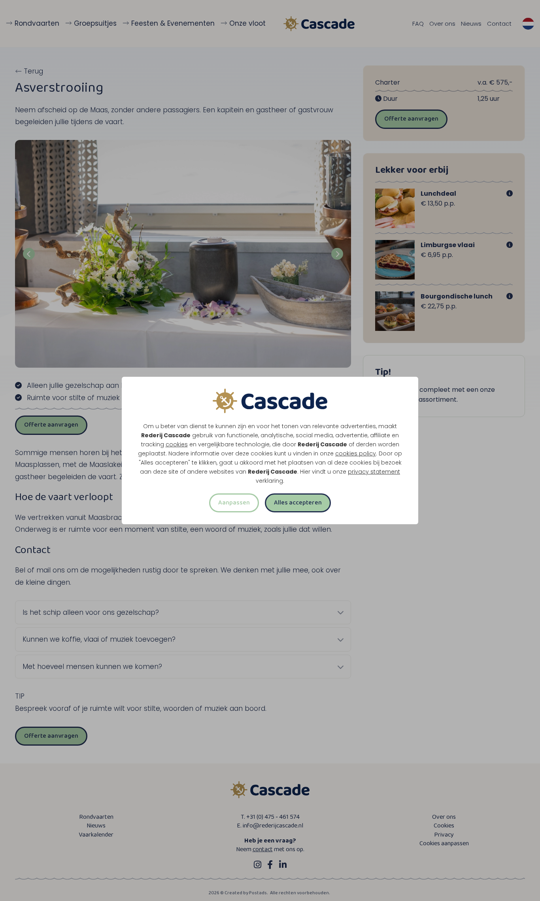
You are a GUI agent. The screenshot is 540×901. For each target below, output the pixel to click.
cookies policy (355, 453)
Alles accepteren (298, 503)
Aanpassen (234, 503)
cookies (177, 444)
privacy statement (374, 472)
